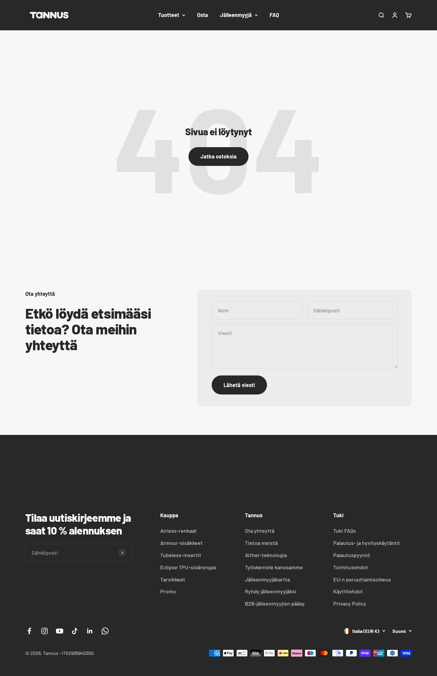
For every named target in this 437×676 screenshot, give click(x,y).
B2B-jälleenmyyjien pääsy (275, 603)
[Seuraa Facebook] (29, 631)
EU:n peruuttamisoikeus (362, 579)
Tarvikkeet (172, 579)
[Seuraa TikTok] (75, 631)
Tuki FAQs (344, 530)
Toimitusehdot (350, 567)
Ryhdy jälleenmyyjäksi (270, 591)
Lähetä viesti (239, 385)
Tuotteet (168, 15)
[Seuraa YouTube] (60, 631)
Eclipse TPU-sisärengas (188, 567)
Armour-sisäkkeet (181, 543)
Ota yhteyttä (259, 530)
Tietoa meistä (261, 543)
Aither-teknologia (266, 555)
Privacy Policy (349, 603)
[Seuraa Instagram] (44, 631)
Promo (168, 591)
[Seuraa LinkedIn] (90, 631)
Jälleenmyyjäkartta (267, 579)
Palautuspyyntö (351, 555)
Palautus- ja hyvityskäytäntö (366, 543)
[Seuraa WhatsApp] (105, 631)
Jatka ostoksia (218, 156)
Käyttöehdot (348, 591)
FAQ (274, 15)
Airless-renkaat (178, 530)
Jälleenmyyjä (236, 15)
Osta (202, 15)
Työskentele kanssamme (274, 567)
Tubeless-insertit (180, 555)
